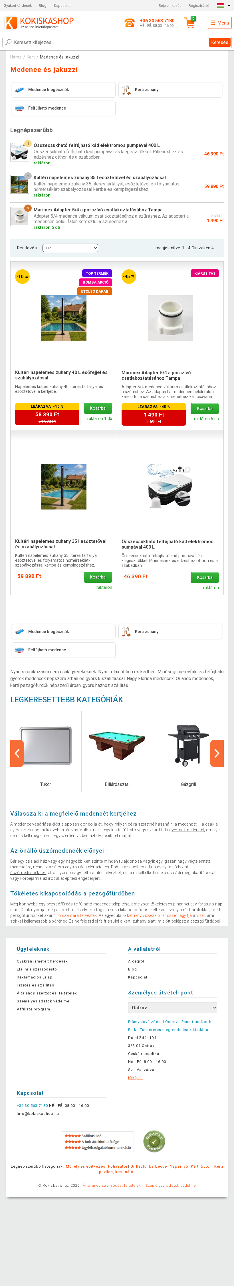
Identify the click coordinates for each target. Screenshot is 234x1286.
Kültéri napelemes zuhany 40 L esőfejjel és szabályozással (61, 375)
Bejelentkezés (170, 5)
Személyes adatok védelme (43, 1001)
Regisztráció (199, 5)
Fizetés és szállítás (35, 985)
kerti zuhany (135, 921)
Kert (31, 57)
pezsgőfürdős (60, 904)
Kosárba (98, 408)
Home (16, 57)
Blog (43, 5)
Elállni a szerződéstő (37, 969)
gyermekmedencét (186, 830)
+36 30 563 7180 (32, 1105)
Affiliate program (33, 1009)
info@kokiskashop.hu (38, 1113)
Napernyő (179, 1166)
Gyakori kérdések (18, 5)
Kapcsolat (62, 5)
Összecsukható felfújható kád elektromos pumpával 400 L (167, 544)
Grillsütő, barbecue (148, 1166)
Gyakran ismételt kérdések (42, 961)
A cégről (136, 961)
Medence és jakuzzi (59, 57)
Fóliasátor (118, 1166)
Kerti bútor (201, 1166)
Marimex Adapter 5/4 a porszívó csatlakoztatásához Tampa (156, 375)
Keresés (219, 42)
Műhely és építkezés (85, 1166)
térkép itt (135, 1077)
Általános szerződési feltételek (47, 993)
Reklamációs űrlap (35, 977)
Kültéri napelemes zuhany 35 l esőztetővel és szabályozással (60, 544)
